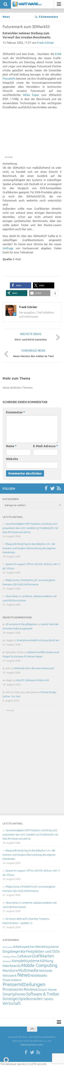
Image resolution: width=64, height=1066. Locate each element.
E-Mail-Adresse (45, 446)
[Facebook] (45, 488)
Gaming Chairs (10, 956)
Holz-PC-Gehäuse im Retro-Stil (32, 680)
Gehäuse (24, 956)
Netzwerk (10, 975)
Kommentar (15, 412)
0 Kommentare (48, 16)
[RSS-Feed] (58, 488)
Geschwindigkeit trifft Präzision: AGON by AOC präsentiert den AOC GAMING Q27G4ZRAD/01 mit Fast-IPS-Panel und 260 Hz (30, 528)
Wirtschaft (12, 1003)
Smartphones (14, 994)
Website (12, 459)
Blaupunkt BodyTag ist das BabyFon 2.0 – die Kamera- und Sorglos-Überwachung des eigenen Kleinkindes (29, 548)
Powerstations (12, 979)
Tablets (48, 999)
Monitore (10, 970)
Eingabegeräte (14, 951)
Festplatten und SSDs (43, 951)
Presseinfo (9, 78)
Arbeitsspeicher (24, 947)
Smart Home (47, 989)
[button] (20, 285)
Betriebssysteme (47, 946)
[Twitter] (52, 488)
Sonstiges (11, 999)
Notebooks (38, 975)
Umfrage (8, 248)
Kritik (58, 53)
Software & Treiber (42, 994)
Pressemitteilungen (24, 984)
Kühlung (46, 961)
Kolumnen (7, 961)
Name (11, 446)
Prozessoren (13, 989)
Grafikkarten (43, 956)
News (6, 16)
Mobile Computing (39, 965)
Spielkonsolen (31, 999)
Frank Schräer (45, 42)
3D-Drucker (7, 947)
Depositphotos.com (31, 1044)
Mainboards (12, 966)
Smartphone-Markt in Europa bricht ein (38, 640)
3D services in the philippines (21, 624)
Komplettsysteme (26, 961)
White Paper (31, 94)
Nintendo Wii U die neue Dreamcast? (34, 668)
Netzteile (45, 970)
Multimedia (28, 970)
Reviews (31, 989)
